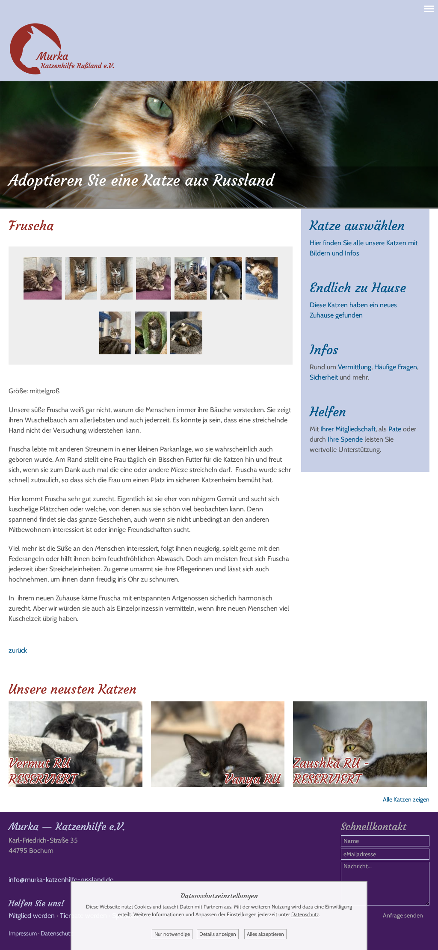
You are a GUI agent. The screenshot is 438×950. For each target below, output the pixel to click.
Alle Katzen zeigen (406, 799)
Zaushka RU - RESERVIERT (331, 771)
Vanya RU (252, 779)
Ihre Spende (345, 439)
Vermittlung (354, 367)
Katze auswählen (357, 226)
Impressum (23, 933)
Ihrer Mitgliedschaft (348, 429)
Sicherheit (324, 377)
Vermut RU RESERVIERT (42, 771)
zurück (18, 650)
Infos (324, 350)
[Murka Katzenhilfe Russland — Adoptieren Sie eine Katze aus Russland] (62, 73)
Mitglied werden (32, 915)
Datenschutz (57, 933)
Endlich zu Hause (358, 288)
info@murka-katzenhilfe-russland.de (61, 880)
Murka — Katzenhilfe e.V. (67, 826)
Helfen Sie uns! (36, 903)
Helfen (328, 412)
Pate (394, 429)
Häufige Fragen (395, 367)
